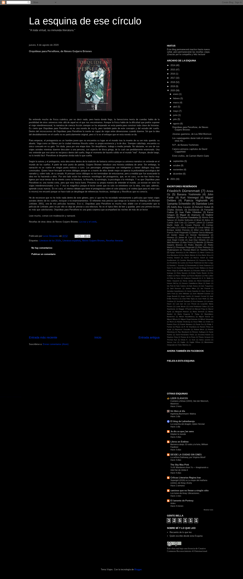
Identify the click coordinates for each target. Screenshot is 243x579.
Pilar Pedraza (204, 247)
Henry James (188, 281)
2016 (173, 73)
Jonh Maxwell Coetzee (201, 293)
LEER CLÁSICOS (179, 398)
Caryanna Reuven (206, 260)
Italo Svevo (193, 286)
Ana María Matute (188, 255)
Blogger (138, 569)
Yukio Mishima (183, 345)
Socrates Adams (204, 335)
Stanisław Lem (204, 203)
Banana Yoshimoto (189, 194)
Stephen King (172, 337)
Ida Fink (170, 286)
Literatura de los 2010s (50, 240)
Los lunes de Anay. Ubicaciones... (185, 493)
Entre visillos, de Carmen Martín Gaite (190, 156)
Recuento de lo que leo (181, 532)
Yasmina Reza (206, 250)
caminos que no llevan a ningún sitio (189, 490)
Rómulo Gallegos (198, 332)
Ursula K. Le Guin (188, 340)
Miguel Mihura (172, 319)
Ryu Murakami (183, 332)
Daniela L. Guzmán (176, 265)
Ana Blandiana (172, 255)
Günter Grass (177, 235)
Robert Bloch (199, 329)
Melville (199, 242)
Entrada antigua (149, 337)
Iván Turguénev (207, 286)
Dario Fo (170, 268)
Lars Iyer (179, 304)
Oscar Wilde (197, 322)
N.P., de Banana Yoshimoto (185, 145)
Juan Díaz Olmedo (197, 240)
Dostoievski (193, 210)
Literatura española (71, 240)
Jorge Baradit (172, 296)
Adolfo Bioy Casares (181, 207)
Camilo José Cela (175, 222)
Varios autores (204, 340)
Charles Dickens (175, 210)
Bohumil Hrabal (202, 207)
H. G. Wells (206, 278)
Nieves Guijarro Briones (93, 240)
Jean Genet (206, 291)
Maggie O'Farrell (185, 309)
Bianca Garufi (199, 258)
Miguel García (204, 316)
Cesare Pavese (192, 225)
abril (175, 106)
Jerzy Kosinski (203, 237)
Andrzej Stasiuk (173, 258)
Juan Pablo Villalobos (190, 212)
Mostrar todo (208, 510)
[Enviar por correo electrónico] (76, 236)
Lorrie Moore (181, 306)
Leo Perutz (191, 304)
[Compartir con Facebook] (85, 236)
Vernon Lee (171, 342)
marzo (176, 102)
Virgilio (182, 342)
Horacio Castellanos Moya (192, 283)
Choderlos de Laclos (177, 263)
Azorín (186, 258)
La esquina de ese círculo (85, 20)
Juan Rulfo (202, 299)
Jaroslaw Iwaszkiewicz (175, 291)
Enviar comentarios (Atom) (55, 344)
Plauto (178, 327)
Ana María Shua (204, 255)
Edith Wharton (184, 270)
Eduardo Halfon (199, 270)
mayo (176, 111)
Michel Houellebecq (187, 316)
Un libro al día (177, 411)
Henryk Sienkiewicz (199, 235)
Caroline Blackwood (187, 260)
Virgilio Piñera (194, 342)
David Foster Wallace (197, 268)
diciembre (178, 173)
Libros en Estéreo (179, 441)
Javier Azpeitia (192, 291)
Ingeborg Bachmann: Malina (183, 414)
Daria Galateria (205, 265)
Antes (173, 503)
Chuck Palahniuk (194, 263)
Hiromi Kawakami (203, 281)
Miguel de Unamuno (190, 215)
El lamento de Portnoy (181, 500)
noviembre (178, 169)
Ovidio (208, 322)
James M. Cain (185, 237)
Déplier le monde (178, 434)
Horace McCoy (172, 283)
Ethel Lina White (202, 230)
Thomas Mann (189, 250)
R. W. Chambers (190, 327)
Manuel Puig (200, 309)
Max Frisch (188, 242)
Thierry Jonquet (205, 337)
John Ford (171, 293)
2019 (173, 86)
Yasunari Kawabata (188, 217)
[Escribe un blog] (79, 236)
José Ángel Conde (175, 240)
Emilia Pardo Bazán (199, 273)
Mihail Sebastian (207, 319)
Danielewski (191, 265)
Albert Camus (205, 252)
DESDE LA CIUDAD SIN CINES (186, 454)
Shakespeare (173, 250)
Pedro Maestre (195, 245)
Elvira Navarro (182, 273)
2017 (173, 78)
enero (176, 94)
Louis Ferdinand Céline (198, 306)
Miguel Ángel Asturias (189, 319)
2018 (173, 82)
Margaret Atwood (182, 312)
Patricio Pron (172, 324)
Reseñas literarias (114, 240)
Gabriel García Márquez (202, 232)
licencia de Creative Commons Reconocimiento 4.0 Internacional (187, 549)
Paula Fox (200, 324)
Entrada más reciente (43, 337)
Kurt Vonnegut (189, 197)
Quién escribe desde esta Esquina (186, 536)
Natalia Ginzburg (183, 322)
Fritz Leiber (209, 276)
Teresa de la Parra (188, 337)
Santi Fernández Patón (185, 335)
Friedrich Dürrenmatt (183, 191)
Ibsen (208, 283)
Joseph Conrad (200, 296)
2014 (173, 65)
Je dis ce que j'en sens (182, 431)
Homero (170, 237)
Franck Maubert (195, 276)
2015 (173, 69)
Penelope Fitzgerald (185, 247)
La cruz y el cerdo (88, 221)
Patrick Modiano (186, 324)
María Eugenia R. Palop (188, 314)
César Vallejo (204, 227)
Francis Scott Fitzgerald (177, 232)
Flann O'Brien (181, 276)
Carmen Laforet (195, 222)
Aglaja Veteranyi (176, 252)
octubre (177, 165)
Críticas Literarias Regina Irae (185, 477)
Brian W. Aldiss (203, 220)
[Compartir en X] (82, 236)
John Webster (184, 293)
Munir (172, 322)
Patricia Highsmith (196, 200)
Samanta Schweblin (179, 203)
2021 (173, 179)
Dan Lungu (209, 263)
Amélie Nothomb (185, 220)
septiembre (178, 161)
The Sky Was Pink (179, 464)
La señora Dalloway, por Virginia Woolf (187, 457)
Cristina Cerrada (186, 227)
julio (175, 119)
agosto (176, 123)
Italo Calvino (181, 286)
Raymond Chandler (182, 329)
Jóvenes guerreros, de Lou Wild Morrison (191, 134)
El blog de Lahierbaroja (182, 421)
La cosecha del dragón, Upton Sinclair (187, 424)
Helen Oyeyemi (173, 281)
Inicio (97, 337)
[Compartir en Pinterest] (88, 236)
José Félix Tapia (188, 299)
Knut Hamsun (198, 301)
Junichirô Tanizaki (183, 301)
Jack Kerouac (175, 288)
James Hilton (191, 288)
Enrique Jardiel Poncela (178, 230)
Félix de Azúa (175, 278)
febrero (176, 98)
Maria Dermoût (198, 312)
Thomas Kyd (172, 340)
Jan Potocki (205, 288)
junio (175, 115)
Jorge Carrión (186, 296)
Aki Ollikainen (191, 252)
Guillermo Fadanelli (191, 278)
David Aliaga (181, 268)
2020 (173, 90)
